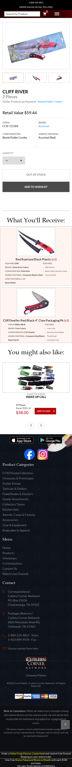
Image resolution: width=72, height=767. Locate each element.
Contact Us (10, 568)
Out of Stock (36, 174)
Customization (12, 563)
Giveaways (10, 558)
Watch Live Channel (15, 574)
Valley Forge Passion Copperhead (27, 753)
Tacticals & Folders (15, 488)
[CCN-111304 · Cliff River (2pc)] (36, 46)
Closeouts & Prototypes (18, 478)
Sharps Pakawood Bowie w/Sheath (33, 760)
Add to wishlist (36, 186)
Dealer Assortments (16, 499)
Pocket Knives (12, 483)
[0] (44, 14)
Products (8, 553)
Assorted (44, 126)
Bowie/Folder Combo (50, 101)
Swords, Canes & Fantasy (19, 514)
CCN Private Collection (18, 473)
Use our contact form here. (23, 648)
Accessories (10, 520)
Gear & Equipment (14, 525)
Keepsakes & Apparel (16, 530)
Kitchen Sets (11, 509)
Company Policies (36, 675)
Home (7, 548)
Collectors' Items (14, 504)
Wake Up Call (36, 396)
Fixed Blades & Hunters (18, 494)
